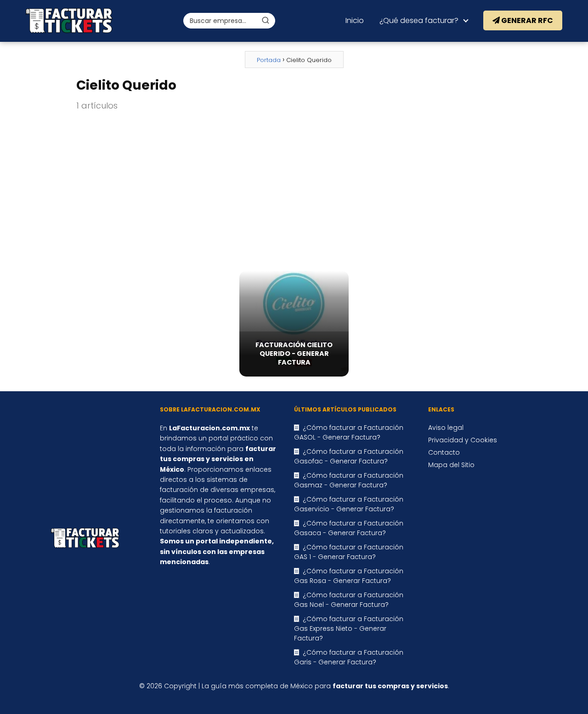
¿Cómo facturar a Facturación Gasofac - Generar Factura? (348, 456)
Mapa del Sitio (451, 464)
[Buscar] (265, 20)
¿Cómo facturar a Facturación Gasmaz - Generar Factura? (348, 480)
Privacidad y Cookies (462, 440)
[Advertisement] (294, 191)
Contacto (444, 452)
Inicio (354, 20)
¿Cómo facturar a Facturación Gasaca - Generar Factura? (348, 528)
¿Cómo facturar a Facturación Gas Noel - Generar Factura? (348, 599)
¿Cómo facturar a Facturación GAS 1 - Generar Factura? (348, 552)
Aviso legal (446, 427)
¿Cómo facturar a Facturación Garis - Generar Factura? (348, 657)
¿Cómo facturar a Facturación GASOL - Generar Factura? (348, 432)
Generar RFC (526, 20)
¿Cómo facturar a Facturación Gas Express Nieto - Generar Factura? (348, 628)
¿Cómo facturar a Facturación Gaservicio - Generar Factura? (348, 504)
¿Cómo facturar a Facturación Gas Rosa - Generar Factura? (348, 575)
